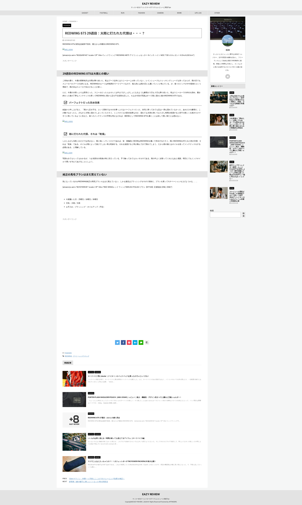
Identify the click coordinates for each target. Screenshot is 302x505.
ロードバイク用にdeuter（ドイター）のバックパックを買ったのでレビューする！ (118, 376)
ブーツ (75, 356)
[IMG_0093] (132, 121)
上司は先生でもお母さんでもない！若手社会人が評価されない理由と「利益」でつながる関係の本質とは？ (236, 100)
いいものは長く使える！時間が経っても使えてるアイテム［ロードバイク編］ (117, 438)
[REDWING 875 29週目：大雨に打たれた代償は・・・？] (135, 342)
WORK (179, 13)
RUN (122, 13)
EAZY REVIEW (151, 3)
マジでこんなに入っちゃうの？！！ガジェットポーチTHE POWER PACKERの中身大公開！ (122, 461)
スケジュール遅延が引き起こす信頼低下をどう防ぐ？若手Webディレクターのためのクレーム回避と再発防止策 (237, 196)
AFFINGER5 (173, 502)
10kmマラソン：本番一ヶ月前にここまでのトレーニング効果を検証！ (97, 479)
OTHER (217, 13)
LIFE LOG (198, 13)
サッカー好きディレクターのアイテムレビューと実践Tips (151, 499)
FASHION (141, 13)
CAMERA (160, 13)
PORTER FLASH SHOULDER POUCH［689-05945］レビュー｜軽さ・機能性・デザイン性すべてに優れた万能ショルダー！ (134, 397)
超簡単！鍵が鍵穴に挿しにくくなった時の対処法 (88, 481)
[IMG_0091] (132, 152)
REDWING (68, 356)
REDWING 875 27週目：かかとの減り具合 (104, 418)
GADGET (85, 13)
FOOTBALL (104, 13)
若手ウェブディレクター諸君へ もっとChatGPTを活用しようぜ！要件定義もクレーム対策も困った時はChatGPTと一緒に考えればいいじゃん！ (237, 171)
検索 (212, 210)
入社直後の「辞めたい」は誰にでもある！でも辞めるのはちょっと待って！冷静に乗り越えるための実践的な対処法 (236, 123)
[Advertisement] (132, 298)
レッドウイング (83, 356)
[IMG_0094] (132, 49)
